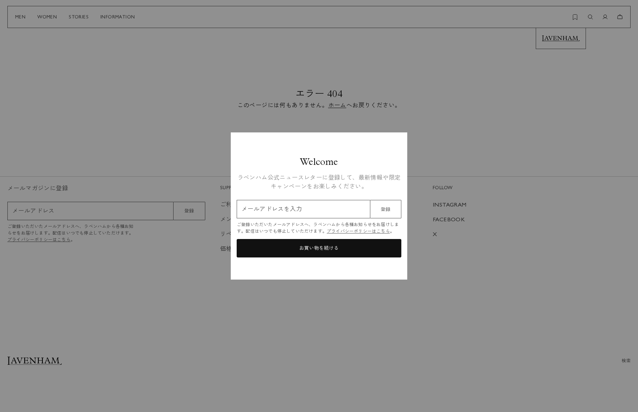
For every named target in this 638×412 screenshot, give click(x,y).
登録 (386, 209)
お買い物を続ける (319, 248)
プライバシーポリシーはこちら (358, 231)
